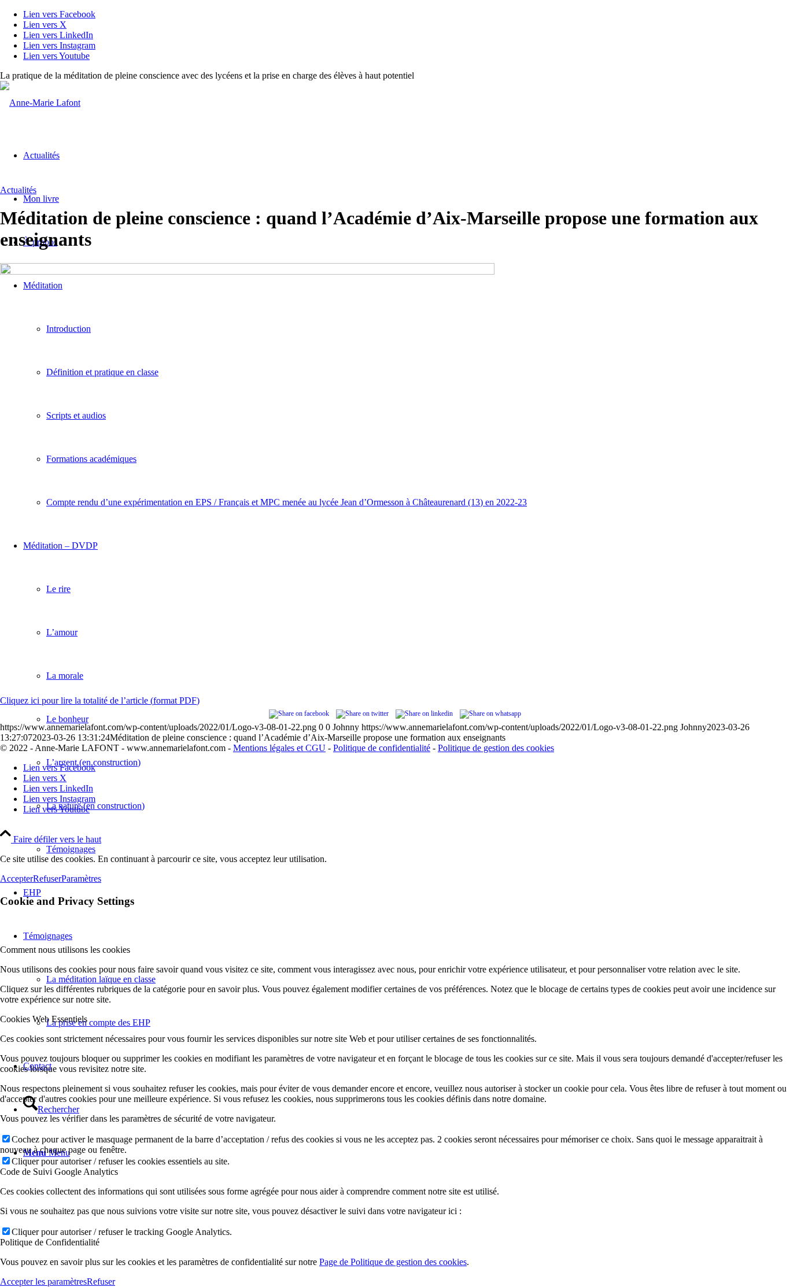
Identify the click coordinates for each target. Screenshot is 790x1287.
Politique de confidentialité (381, 748)
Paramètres (81, 878)
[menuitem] (418, 849)
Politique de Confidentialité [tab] (49, 1242)
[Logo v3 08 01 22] (40, 103)
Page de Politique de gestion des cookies (393, 1262)
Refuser (47, 878)
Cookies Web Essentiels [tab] (43, 1019)
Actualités (18, 190)
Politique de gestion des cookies (496, 748)
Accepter (16, 878)
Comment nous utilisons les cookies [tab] (65, 950)
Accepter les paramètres (43, 1281)
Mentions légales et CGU (279, 748)
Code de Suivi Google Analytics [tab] (59, 1172)
